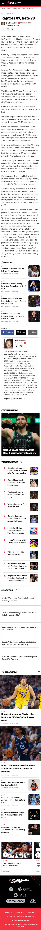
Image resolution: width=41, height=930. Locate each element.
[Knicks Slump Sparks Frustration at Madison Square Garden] (34, 482)
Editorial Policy (19, 912)
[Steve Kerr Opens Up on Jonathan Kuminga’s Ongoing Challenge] (34, 830)
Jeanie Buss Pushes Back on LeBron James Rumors (12, 269)
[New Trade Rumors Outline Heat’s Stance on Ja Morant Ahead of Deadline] (20, 743)
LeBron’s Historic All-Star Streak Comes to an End (18, 541)
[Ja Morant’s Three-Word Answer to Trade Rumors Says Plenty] (34, 800)
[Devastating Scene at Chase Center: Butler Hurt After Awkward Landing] (34, 470)
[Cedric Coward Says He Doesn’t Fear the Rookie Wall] (34, 785)
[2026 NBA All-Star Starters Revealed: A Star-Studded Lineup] (34, 530)
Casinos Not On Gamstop (25, 916)
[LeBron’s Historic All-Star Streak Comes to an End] (34, 542)
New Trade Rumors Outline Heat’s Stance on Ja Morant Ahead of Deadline (18, 768)
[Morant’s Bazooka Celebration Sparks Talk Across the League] (34, 518)
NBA (4, 266)
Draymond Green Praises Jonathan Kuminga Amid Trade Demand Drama (17, 578)
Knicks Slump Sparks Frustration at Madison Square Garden (16, 482)
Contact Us (11, 916)
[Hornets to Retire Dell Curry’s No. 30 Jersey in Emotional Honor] (34, 815)
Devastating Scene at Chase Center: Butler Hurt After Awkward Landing (18, 470)
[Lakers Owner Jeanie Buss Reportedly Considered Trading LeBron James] (34, 301)
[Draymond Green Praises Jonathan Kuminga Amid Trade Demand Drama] (34, 578)
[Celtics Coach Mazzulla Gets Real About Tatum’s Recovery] (20, 434)
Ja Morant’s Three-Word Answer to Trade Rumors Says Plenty (13, 799)
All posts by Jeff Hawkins (13, 399)
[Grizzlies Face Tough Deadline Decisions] (34, 554)
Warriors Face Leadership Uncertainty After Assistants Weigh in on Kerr (12, 316)
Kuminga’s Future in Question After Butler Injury (16, 494)
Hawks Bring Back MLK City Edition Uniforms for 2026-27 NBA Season (17, 566)
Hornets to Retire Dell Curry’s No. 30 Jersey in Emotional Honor (12, 814)
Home (3, 8)
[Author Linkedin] (3, 29)
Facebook (9, 332)
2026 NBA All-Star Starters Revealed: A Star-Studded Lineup (16, 530)
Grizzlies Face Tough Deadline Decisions (16, 553)
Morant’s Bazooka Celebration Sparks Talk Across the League (17, 518)
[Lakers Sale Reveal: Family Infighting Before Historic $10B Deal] (34, 286)
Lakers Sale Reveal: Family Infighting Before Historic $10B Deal (13, 285)
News (8, 8)
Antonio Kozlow (6, 273)
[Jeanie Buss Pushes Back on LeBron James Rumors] (34, 271)
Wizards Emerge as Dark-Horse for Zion (17, 505)
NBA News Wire (16, 8)
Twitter (22, 332)
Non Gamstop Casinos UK (20, 920)
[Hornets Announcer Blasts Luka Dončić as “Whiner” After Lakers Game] (20, 692)
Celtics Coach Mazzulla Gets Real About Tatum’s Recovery (19, 451)
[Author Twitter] (8, 29)
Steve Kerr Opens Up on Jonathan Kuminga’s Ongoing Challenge (13, 829)
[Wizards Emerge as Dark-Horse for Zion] (34, 507)
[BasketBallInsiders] (15, 2)
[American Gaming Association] (25, 889)
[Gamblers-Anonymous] (33, 901)
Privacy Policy (31, 912)
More (34, 332)
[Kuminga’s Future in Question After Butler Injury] (34, 495)
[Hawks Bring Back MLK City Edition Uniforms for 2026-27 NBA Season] (34, 566)
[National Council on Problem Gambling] (20, 895)
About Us (8, 912)
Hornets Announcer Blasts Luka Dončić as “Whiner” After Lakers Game (17, 717)
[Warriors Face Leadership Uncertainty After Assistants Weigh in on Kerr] (34, 316)
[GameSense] (15, 901)
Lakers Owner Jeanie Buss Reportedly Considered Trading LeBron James (13, 301)
